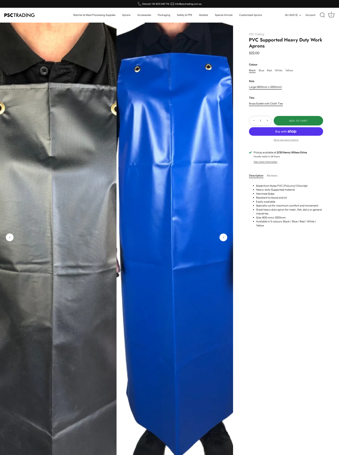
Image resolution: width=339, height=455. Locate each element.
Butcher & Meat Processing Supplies (94, 15)
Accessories (144, 15)
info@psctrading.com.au (188, 3)
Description (256, 175)
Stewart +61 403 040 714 (155, 3)
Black (252, 70)
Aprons (126, 15)
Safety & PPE (184, 15)
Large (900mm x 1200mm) (265, 87)
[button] (10, 237)
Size (251, 81)
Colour (253, 64)
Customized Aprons (250, 15)
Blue (261, 70)
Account (310, 15)
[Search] (322, 15)
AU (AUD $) (291, 15)
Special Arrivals (224, 15)
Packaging (164, 15)
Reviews (272, 175)
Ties (251, 97)
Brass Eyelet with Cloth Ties (266, 103)
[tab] (258, 176)
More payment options (286, 140)
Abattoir (203, 15)
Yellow (289, 70)
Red (269, 70)
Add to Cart (298, 120)
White (278, 70)
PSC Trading (256, 34)
